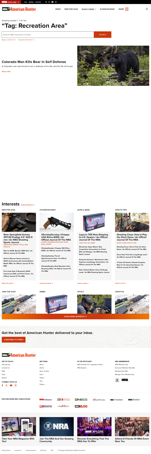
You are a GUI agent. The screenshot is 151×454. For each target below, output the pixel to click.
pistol (21, 245)
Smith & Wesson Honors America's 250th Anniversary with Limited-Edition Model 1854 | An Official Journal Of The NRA (19, 262)
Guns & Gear (88, 9)
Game (8, 72)
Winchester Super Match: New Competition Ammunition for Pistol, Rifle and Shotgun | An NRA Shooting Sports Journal (93, 250)
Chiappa (48, 244)
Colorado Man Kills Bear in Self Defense (34, 61)
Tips (134, 243)
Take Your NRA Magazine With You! (18, 440)
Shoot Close (121, 243)
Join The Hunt (9, 291)
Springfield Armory (11, 245)
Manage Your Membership (124, 374)
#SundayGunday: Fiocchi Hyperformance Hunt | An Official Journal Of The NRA (54, 258)
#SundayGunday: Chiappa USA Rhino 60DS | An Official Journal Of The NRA (56, 237)
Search (102, 34)
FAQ (3, 371)
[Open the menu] (127, 9)
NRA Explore (82, 368)
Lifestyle (119, 291)
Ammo (93, 243)
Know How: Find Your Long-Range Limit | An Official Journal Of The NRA (132, 255)
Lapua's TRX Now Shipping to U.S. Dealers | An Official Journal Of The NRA (93, 237)
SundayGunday (107, 9)
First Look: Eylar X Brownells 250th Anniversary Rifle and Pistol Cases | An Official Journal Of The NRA (18, 273)
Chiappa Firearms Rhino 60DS (52, 242)
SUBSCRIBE (13, 339)
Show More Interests (88, 316)
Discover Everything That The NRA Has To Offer (93, 440)
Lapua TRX (83, 243)
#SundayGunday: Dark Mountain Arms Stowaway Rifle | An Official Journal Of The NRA (56, 268)
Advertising (6, 364)
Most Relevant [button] (27, 40)
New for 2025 (7, 283)
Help (3, 374)
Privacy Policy (6, 450)
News (58, 9)
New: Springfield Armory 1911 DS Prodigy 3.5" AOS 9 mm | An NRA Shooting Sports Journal (18, 238)
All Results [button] (10, 40)
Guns (41, 374)
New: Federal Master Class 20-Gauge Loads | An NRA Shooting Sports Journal (94, 271)
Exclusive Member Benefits (125, 368)
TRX (88, 243)
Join (25, 2)
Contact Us (6, 368)
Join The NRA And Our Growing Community (56, 440)
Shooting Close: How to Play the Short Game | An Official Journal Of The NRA (132, 237)
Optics (80, 291)
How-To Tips (121, 209)
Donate (38, 2)
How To (130, 243)
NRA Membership (121, 364)
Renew (31, 2)
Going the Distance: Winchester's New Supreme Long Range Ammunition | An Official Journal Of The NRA (93, 262)
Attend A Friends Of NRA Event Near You (132, 440)
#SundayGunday (48, 209)
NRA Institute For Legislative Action (90, 364)
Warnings (43, 450)
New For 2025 (8, 209)
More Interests (27, 205)
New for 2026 (71, 9)
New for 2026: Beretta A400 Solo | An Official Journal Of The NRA (18, 252)
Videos (42, 384)
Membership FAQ (121, 371)
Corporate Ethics (31, 450)
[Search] (147, 9)
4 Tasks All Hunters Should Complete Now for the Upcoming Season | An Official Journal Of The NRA (131, 265)
